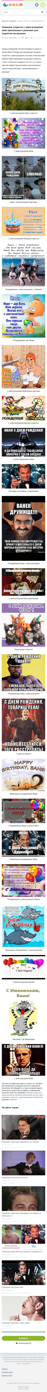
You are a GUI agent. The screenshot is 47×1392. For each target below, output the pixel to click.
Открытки (12, 21)
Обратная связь (7, 1372)
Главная (4, 1369)
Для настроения (6, 1145)
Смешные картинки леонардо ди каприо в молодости (21, 1214)
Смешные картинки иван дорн (16, 1323)
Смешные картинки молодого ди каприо (20, 1142)
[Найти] (42, 12)
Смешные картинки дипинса (15, 1177)
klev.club (5, 21)
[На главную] (13, 5)
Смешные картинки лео (12, 1287)
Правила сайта (7, 1375)
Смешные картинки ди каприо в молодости (22, 1251)
